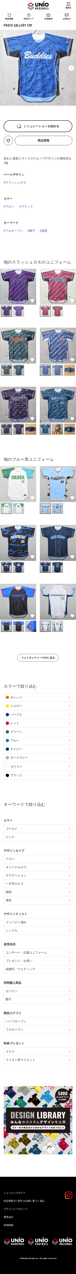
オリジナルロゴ (16, 867)
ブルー (9, 206)
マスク (10, 1051)
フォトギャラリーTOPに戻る (38, 657)
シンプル (12, 930)
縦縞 (9, 891)
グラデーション (16, 875)
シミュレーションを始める (41, 126)
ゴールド (12, 828)
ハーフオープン (16, 1021)
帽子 (32, 230)
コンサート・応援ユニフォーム (26, 952)
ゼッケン (12, 991)
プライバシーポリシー (16, 1209)
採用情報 (8, 1225)
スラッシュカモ (15, 182)
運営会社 (8, 1217)
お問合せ (67, 19)
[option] (38, 68)
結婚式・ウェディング (20, 969)
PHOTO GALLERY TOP (18, 25)
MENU (68, 7)
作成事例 (48, 19)
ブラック (27, 206)
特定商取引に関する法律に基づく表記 (24, 1201)
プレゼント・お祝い (19, 960)
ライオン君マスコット (20, 1059)
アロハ (10, 858)
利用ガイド (29, 19)
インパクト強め (16, 922)
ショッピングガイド (14, 1192)
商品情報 (9, 19)
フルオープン (14, 230)
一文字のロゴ (14, 883)
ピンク (10, 836)
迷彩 (44, 230)
